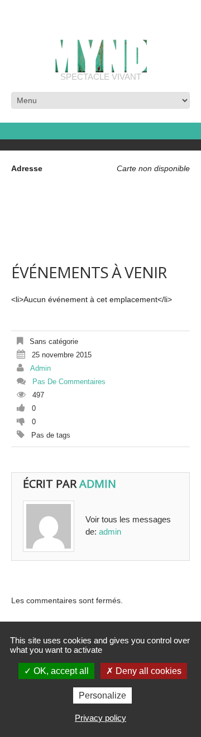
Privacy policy (100, 718)
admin (40, 368)
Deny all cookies (147, 671)
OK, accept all (60, 671)
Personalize (102, 695)
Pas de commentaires (69, 381)
